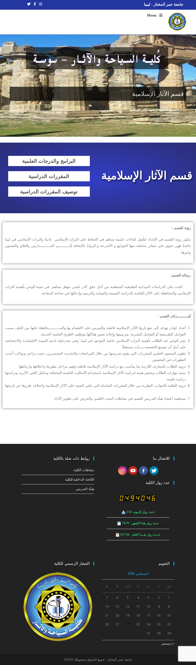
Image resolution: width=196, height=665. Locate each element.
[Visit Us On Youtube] (133, 470)
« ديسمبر (167, 643)
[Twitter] (29, 4)
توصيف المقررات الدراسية (49, 191)
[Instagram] (40, 4)
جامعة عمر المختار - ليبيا (163, 4)
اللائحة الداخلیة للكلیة (79, 479)
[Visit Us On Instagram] (122, 470)
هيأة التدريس (85, 489)
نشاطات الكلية (84, 470)
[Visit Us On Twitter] (154, 470)
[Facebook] (35, 4)
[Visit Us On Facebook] (143, 470)
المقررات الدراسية (49, 176)
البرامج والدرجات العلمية (49, 161)
